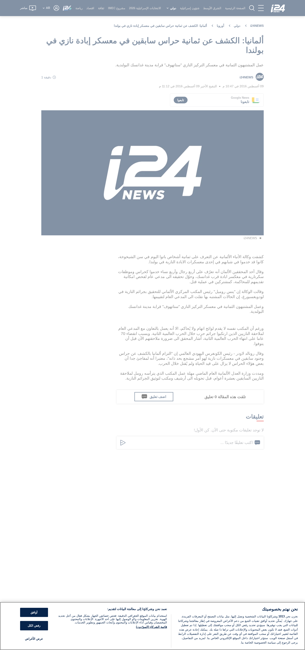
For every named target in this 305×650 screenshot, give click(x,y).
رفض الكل (34, 625)
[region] (152, 626)
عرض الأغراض (34, 638)
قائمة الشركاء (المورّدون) (151, 627)
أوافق (34, 612)
